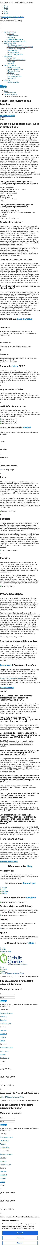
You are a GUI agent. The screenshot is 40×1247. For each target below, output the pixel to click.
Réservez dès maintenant (9, 862)
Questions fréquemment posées (15, 41)
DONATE (3, 85)
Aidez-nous (8, 56)
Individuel (3, 1034)
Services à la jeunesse (15, 54)
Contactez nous (13, 36)
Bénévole (10, 63)
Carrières (10, 34)
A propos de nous (10, 32)
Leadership (11, 37)
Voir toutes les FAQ (6, 688)
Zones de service (10, 65)
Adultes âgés (4, 1058)
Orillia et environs (13, 75)
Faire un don (11, 58)
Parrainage (11, 62)
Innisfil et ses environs (15, 69)
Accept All (20, 1233)
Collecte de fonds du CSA (16, 60)
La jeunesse (4, 1051)
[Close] (38, 1219)
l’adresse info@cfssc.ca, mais (10, 679)
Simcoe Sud (11, 78)
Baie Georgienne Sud (14, 76)
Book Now (3, 87)
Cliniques (3, 1030)
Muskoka (10, 73)
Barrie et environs (13, 67)
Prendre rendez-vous (7, 116)
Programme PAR (13, 52)
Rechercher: (4, 19)
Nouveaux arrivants (6, 1047)
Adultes (2, 1054)
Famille (2, 1041)
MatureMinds (12, 50)
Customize (20, 1238)
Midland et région (13, 71)
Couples (3, 1037)
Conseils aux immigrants (16, 49)
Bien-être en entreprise (15, 45)
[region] (20, 1232)
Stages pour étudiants (15, 39)
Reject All (20, 1243)
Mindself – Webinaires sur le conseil (20, 47)
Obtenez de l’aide (10, 43)
